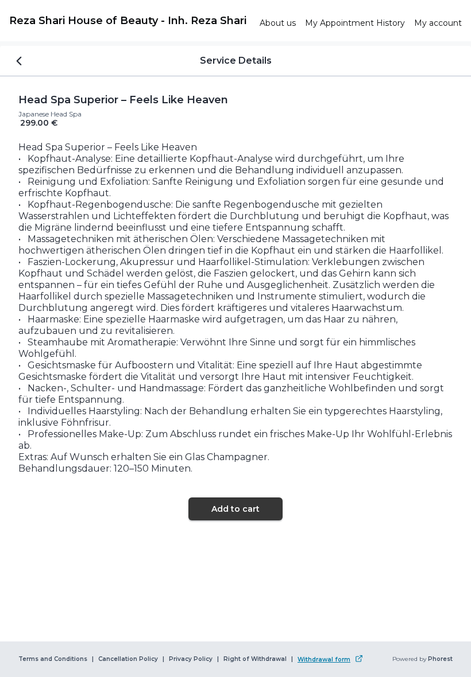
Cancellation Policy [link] (128, 659)
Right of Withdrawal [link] (255, 659)
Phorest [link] (440, 659)
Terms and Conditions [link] (52, 659)
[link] (129, 20)
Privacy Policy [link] (191, 659)
